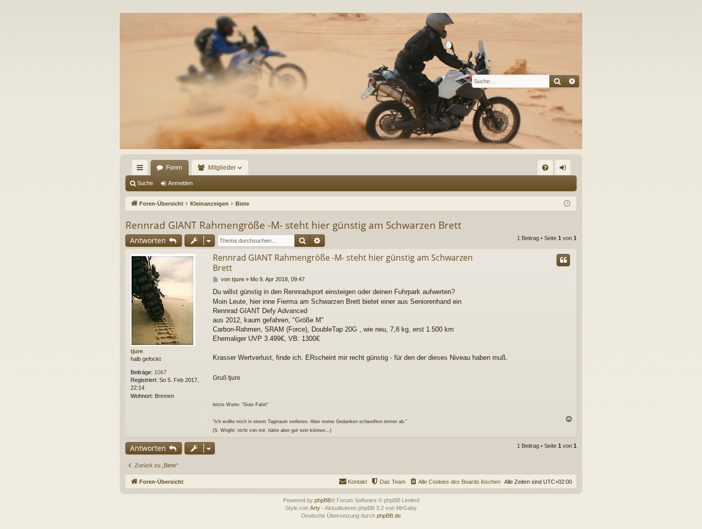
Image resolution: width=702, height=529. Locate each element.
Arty (315, 508)
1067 (160, 372)
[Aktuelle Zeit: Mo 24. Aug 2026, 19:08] (567, 204)
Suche (145, 183)
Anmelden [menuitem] (564, 169)
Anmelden (180, 183)
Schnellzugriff (141, 169)
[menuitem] (545, 167)
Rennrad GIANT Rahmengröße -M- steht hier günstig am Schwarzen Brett (293, 225)
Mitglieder (222, 167)
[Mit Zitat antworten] (563, 260)
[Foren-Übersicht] (351, 81)
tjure (137, 351)
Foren (174, 167)
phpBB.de (389, 516)
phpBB (323, 500)
